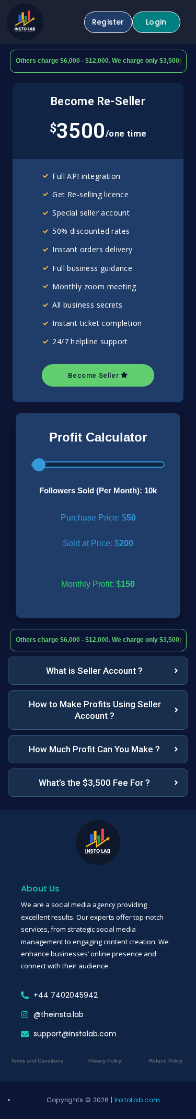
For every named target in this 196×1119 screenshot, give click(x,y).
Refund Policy (165, 1061)
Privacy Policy (104, 1061)
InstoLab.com (137, 1099)
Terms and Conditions (37, 1061)
